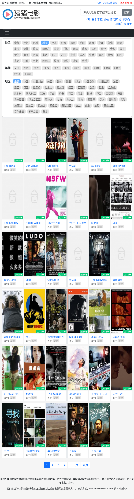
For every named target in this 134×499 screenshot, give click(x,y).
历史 (35, 60)
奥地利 (112, 99)
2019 (97, 68)
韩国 (68, 81)
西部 (35, 54)
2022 (66, 68)
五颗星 (73, 450)
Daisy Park (119, 336)
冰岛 (80, 99)
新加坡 (41, 105)
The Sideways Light (99, 281)
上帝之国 (96, 450)
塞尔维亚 (19, 111)
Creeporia (52, 165)
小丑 (87, 19)
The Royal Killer (9, 167)
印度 (77, 81)
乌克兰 (70, 99)
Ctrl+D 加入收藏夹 (107, 2)
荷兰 (70, 93)
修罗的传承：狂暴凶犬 (56, 338)
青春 (56, 48)
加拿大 (48, 87)
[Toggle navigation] (7, 32)
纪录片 (46, 48)
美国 (49, 81)
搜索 (127, 12)
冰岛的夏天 (97, 336)
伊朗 (52, 93)
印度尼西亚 (34, 99)
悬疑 (119, 42)
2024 (46, 68)
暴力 (54, 54)
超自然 (46, 60)
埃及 (96, 105)
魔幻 (84, 48)
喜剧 (35, 42)
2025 (36, 68)
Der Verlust (32, 165)
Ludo (28, 279)
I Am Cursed (54, 393)
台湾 (92, 87)
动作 (103, 48)
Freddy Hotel (33, 450)
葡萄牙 (91, 99)
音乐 (84, 60)
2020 (87, 68)
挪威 (89, 93)
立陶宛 (112, 87)
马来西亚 (19, 99)
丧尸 (94, 48)
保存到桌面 (126, 2)
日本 (59, 81)
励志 (72, 42)
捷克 (101, 99)
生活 (91, 54)
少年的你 (125, 19)
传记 (26, 42)
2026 (26, 68)
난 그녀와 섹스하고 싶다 (11, 395)
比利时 (18, 93)
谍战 (82, 54)
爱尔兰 (29, 105)
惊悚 (26, 48)
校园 (56, 60)
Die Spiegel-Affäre (76, 338)
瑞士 (80, 93)
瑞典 (42, 93)
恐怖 (63, 42)
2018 (107, 68)
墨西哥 (109, 93)
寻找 (6, 450)
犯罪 (101, 42)
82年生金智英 (123, 24)
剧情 (44, 42)
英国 (26, 87)
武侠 (75, 60)
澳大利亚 (31, 93)
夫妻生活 (117, 393)
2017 (117, 68)
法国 (115, 81)
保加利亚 (66, 105)
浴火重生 (74, 279)
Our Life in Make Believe (54, 281)
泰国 (16, 87)
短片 (66, 60)
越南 (59, 99)
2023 (56, 68)
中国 (26, 81)
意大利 (60, 87)
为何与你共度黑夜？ (77, 224)
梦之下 (29, 336)
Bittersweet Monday (119, 167)
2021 (77, 68)
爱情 (16, 48)
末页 (85, 465)
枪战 (54, 42)
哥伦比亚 (109, 105)
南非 (87, 105)
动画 (82, 42)
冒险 (75, 48)
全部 (16, 42)
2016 (17, 74)
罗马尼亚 (33, 111)
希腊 (123, 99)
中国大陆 (38, 81)
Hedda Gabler (33, 222)
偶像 (110, 42)
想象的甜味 (75, 393)
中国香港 (89, 81)
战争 (122, 48)
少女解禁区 (111, 19)
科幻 (66, 48)
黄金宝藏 (97, 19)
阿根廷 (53, 105)
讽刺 (101, 54)
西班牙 (81, 87)
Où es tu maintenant (97, 167)
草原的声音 (53, 450)
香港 (101, 87)
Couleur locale (12, 336)
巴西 (120, 93)
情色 (16, 54)
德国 (70, 87)
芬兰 (98, 93)
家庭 (16, 60)
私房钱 (29, 393)
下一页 (74, 465)
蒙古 (45, 111)
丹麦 (61, 93)
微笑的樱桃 (10, 279)
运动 (26, 60)
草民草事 (117, 279)
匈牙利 (18, 105)
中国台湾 (104, 81)
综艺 (35, 48)
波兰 (78, 105)
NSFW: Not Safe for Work (55, 224)
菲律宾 (49, 99)
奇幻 (112, 48)
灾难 (72, 54)
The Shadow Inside (11, 224)
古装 (63, 54)
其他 (110, 54)
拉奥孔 (94, 222)
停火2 (72, 165)
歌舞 (91, 42)
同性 (119, 54)
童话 (44, 54)
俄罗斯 (36, 87)
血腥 (26, 54)
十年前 (28, 74)
